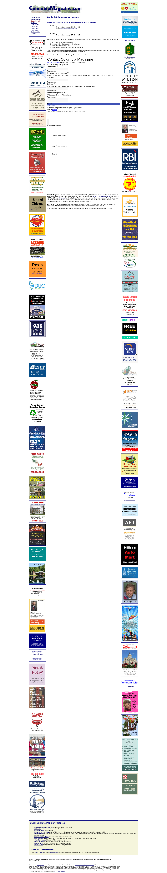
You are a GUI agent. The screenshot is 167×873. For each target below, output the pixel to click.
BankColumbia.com (130, 57)
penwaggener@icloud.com (68, 28)
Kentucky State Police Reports (101, 196)
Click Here (130, 687)
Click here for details (37, 124)
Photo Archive (35, 30)
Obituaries (61, 198)
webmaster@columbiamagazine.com (84, 865)
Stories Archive (35, 32)
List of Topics (35, 28)
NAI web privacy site (59, 871)
